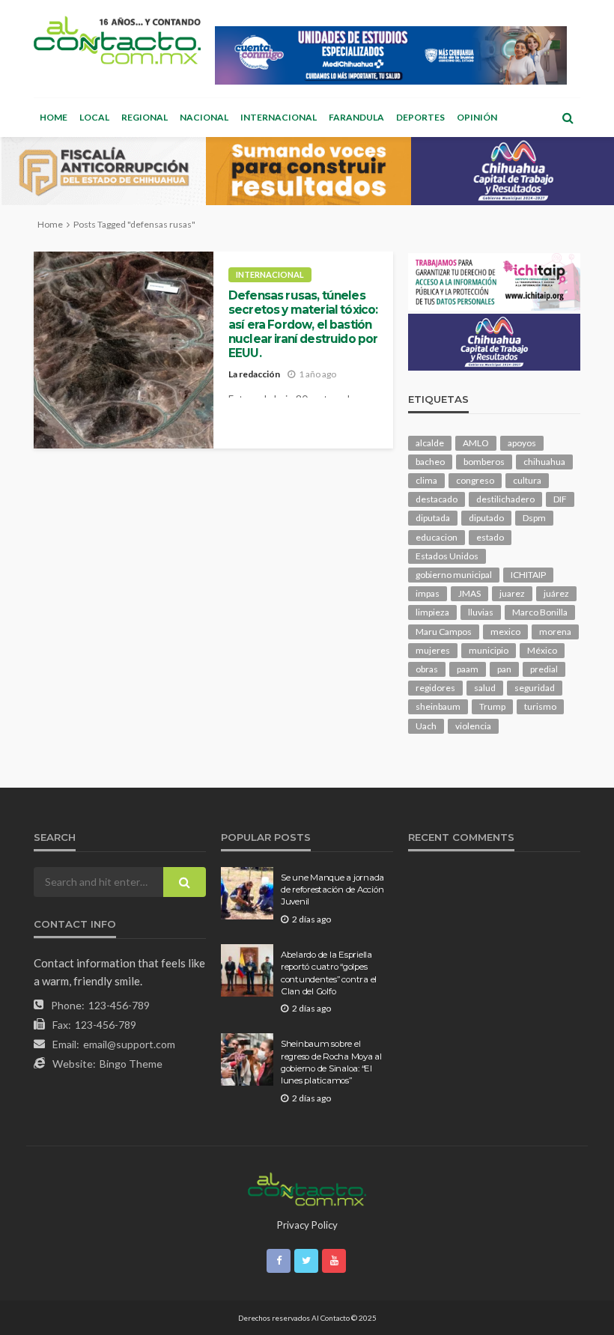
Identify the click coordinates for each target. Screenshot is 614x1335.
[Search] (567, 117)
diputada (433, 517)
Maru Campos (444, 631)
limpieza (432, 612)
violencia (473, 726)
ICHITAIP (528, 574)
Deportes (420, 117)
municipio (488, 650)
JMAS (469, 593)
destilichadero (505, 499)
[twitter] (306, 1261)
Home (53, 117)
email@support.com (129, 1044)
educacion (437, 537)
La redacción (254, 374)
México (542, 650)
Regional (144, 117)
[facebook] (279, 1261)
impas (428, 593)
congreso (475, 480)
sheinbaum (438, 706)
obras (427, 669)
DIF (560, 499)
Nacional (204, 117)
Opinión (477, 117)
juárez (556, 593)
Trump (492, 706)
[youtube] (334, 1261)
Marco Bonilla (540, 612)
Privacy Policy (307, 1225)
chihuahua (544, 461)
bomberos (484, 461)
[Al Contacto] (117, 40)
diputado (486, 517)
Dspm (534, 517)
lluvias (480, 612)
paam (467, 669)
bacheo (430, 461)
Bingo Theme (131, 1063)
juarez (512, 593)
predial (544, 669)
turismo (540, 706)
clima (426, 480)
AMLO (476, 442)
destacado (437, 499)
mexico (505, 631)
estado (490, 537)
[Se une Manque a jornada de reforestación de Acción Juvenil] (247, 893)
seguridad (534, 687)
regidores (435, 687)
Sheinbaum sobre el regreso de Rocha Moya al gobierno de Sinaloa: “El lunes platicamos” (331, 1062)
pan (504, 669)
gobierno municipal (454, 574)
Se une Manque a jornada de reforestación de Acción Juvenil (332, 889)
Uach (426, 726)
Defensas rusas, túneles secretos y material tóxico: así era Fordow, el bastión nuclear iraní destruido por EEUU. (302, 324)
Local (94, 117)
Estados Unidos (447, 556)
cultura (527, 480)
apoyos (522, 442)
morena (555, 631)
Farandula (356, 117)
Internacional (278, 117)
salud (485, 687)
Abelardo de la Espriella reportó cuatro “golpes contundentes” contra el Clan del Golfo (329, 973)
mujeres (433, 650)
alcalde (430, 442)
